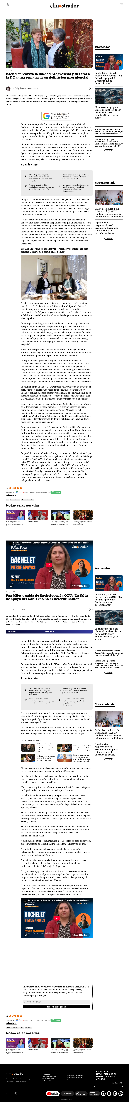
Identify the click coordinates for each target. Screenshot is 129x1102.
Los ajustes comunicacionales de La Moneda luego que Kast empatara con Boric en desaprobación (76, 188)
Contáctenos (71, 1079)
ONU (21, 1028)
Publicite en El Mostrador (75, 1075)
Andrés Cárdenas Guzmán (23, 88)
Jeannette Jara (15, 500)
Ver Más (34, 88)
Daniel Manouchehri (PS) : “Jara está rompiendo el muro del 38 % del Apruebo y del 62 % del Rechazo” (60, 523)
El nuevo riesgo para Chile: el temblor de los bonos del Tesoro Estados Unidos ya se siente (108, 112)
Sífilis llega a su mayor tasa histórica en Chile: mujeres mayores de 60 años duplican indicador (40, 178)
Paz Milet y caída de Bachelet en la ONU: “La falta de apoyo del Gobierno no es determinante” (108, 78)
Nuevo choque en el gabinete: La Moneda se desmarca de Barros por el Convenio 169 (75, 177)
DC (7, 500)
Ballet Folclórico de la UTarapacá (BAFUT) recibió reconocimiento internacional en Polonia (109, 212)
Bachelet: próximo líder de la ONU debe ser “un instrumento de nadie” (46, 758)
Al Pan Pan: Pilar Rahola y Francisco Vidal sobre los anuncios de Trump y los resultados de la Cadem (15, 524)
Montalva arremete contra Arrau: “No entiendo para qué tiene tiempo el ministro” (109, 131)
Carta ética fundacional (49, 1076)
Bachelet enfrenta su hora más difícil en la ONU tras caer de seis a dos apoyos (82, 747)
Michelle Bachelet (27, 500)
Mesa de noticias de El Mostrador (20, 610)
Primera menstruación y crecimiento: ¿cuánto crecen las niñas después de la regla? (41, 187)
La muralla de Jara (33, 521)
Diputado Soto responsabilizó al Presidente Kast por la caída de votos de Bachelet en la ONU (106, 228)
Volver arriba (10, 1094)
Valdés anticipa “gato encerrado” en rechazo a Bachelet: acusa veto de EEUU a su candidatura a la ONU (109, 142)
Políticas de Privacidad (48, 1080)
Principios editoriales (48, 1078)
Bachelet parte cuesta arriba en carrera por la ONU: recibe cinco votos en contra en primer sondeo (82, 758)
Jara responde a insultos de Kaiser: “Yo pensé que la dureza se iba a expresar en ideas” (82, 523)
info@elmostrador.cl (20, 1081)
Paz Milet (28, 1028)
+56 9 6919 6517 (10, 1081)
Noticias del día (105, 182)
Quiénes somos (46, 1074)
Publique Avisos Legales (74, 1077)
